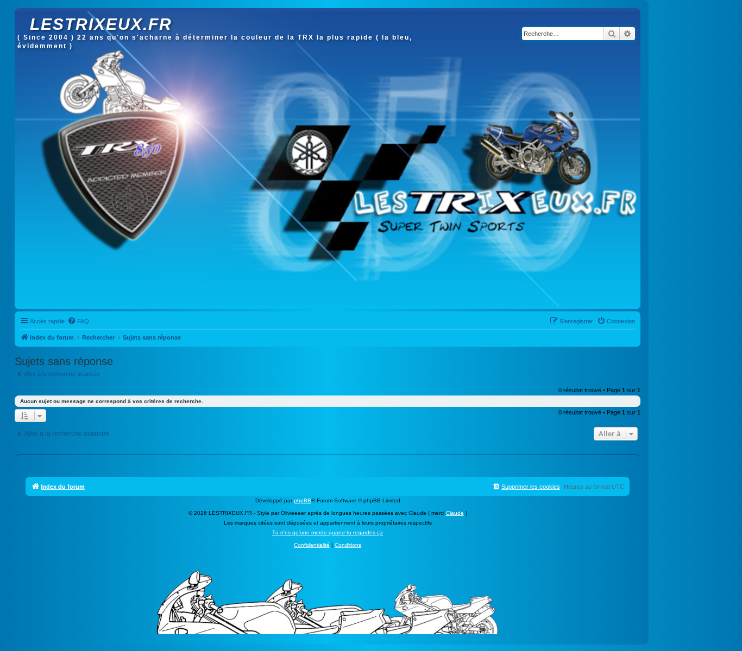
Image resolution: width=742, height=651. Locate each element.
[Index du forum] (23, 13)
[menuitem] (78, 321)
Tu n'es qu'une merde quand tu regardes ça (327, 532)
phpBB (302, 500)
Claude (455, 513)
